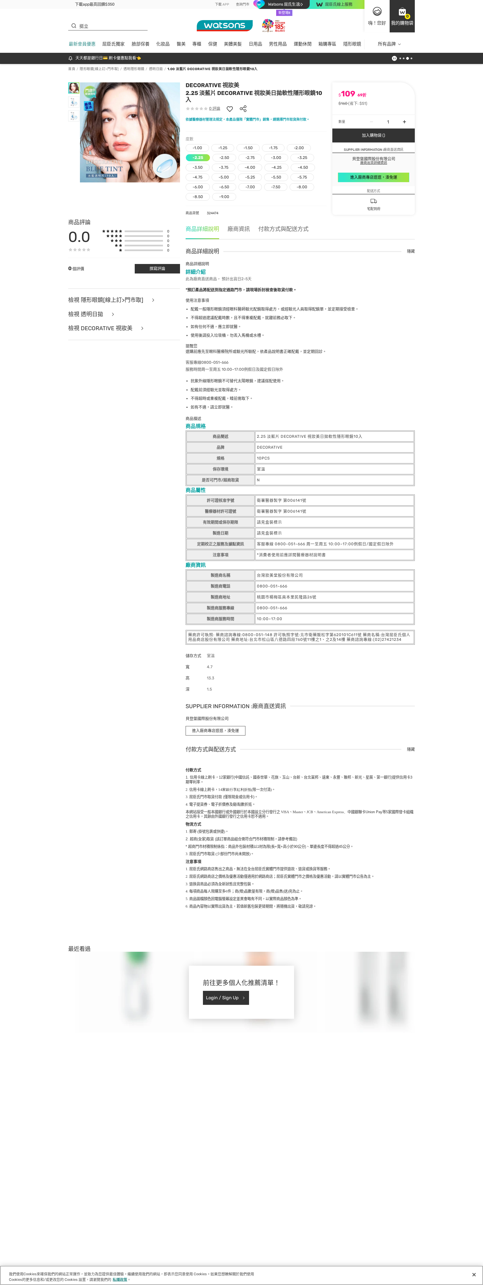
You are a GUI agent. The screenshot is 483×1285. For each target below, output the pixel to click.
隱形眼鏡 (352, 44)
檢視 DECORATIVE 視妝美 (101, 328)
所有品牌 (387, 44)
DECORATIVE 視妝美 (212, 85)
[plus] (404, 122)
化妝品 (163, 44)
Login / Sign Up (222, 997)
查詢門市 (242, 4)
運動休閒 (303, 44)
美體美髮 (233, 44)
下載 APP (222, 4)
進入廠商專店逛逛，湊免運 (373, 177)
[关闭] (474, 1275)
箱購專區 (327, 44)
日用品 (255, 44)
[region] (241, 1275)
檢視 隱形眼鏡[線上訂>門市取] (106, 300)
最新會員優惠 (82, 44)
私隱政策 (120, 1279)
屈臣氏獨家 (113, 44)
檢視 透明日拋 (86, 314)
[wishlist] (230, 108)
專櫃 (196, 44)
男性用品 (278, 44)
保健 (212, 44)
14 (234, 789)
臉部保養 (141, 44)
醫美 (181, 44)
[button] (402, 16)
